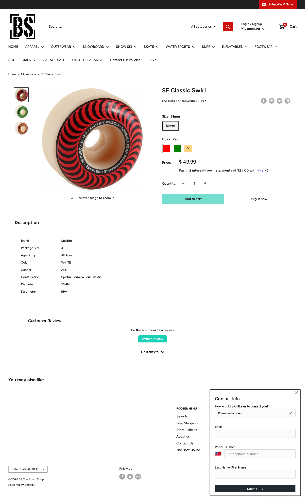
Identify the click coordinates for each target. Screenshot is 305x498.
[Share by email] (287, 100)
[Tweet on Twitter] (279, 100)
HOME (13, 47)
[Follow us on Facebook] (122, 477)
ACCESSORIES (19, 60)
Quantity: (169, 183)
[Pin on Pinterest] (271, 100)
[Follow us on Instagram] (138, 477)
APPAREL (32, 47)
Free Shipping (187, 423)
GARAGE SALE (54, 60)
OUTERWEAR (61, 47)
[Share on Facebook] (264, 100)
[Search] (228, 26)
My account (251, 29)
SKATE (149, 47)
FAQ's (152, 60)
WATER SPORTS (178, 47)
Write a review (152, 339)
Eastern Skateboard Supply (184, 101)
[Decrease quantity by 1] (183, 183)
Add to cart (193, 199)
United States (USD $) (24, 469)
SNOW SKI (124, 47)
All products (28, 74)
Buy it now (259, 199)
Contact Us (184, 443)
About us (183, 436)
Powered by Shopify (21, 485)
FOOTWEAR (264, 47)
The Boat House (188, 450)
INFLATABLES (232, 47)
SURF (206, 47)
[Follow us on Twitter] (130, 477)
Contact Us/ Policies (125, 60)
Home (12, 74)
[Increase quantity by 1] (205, 183)
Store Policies (186, 430)
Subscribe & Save (280, 4)
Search (181, 416)
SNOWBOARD (93, 47)
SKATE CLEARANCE (87, 60)
